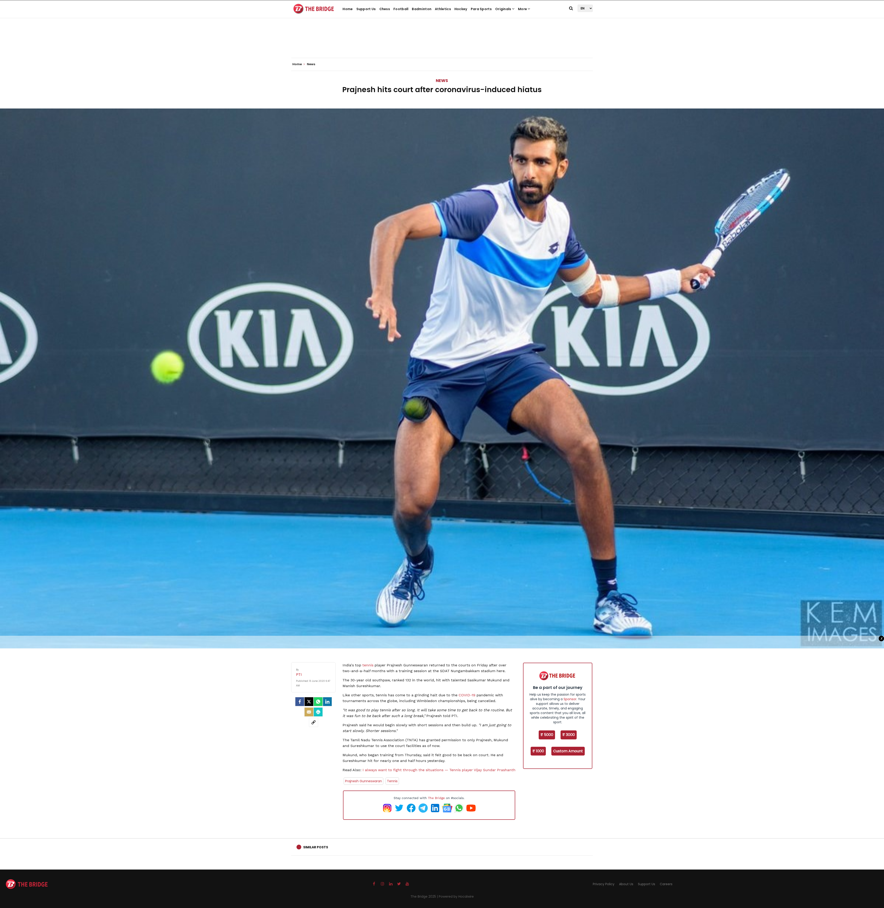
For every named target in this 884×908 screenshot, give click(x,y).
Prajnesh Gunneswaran (363, 781)
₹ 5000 (547, 734)
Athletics (443, 9)
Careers (666, 884)
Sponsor (570, 699)
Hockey (460, 9)
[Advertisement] (442, 43)
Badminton (421, 9)
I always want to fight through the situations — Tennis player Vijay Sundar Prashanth (438, 770)
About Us (626, 884)
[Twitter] (309, 701)
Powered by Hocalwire (456, 896)
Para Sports (481, 9)
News (442, 80)
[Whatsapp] (318, 701)
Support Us (366, 9)
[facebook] (299, 701)
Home (348, 9)
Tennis (392, 781)
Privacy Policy (603, 884)
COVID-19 (467, 695)
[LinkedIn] (327, 701)
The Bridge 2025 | (424, 896)
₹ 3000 (568, 734)
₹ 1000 (538, 751)
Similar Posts (315, 847)
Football (400, 9)
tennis (367, 665)
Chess (384, 9)
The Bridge (436, 798)
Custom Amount (568, 751)
